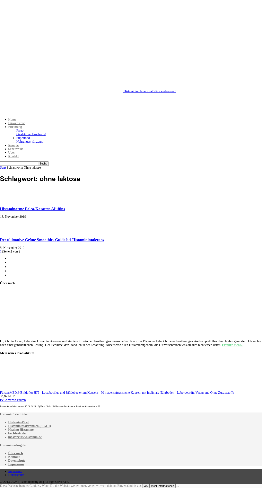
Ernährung (15, 126)
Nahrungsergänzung (29, 141)
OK (146, 485)
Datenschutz (16, 475)
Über (11, 152)
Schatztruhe (15, 149)
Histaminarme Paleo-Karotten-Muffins (32, 209)
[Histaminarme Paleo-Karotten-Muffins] (10, 201)
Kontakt (13, 156)
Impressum (15, 471)
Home (12, 119)
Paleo (20, 130)
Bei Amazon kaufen (13, 400)
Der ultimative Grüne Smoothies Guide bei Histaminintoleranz (52, 240)
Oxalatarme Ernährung (31, 134)
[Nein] (177, 486)
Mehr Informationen (162, 485)
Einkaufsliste (16, 123)
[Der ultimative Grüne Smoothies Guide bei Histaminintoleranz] (10, 231)
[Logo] (31, 112)
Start (3, 167)
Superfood (23, 138)
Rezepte (13, 145)
